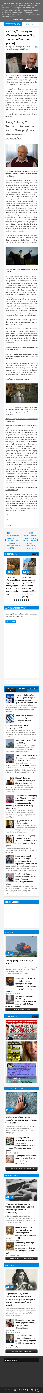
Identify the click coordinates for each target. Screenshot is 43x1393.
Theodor (23, 1391)
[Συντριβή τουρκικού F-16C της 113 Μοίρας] (21, 946)
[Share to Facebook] (13, 559)
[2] (16, 600)
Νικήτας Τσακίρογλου (12, 49)
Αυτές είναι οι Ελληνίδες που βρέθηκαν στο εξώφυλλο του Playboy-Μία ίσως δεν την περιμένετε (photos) (21, 840)
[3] (18, 600)
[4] (20, 600)
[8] (28, 600)
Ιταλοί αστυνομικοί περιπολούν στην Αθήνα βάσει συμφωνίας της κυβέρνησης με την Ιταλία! (26, 860)
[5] (22, 600)
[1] (14, 600)
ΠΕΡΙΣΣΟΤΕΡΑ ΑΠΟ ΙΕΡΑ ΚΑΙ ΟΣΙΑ (21, 1258)
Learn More (18, 20)
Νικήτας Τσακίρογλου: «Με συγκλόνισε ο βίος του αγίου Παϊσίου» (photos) (20, 37)
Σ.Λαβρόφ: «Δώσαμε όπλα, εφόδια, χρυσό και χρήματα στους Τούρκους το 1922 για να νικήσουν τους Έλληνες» (20, 1340)
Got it (28, 20)
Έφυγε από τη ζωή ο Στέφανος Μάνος (23, 821)
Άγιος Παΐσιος (16, 47)
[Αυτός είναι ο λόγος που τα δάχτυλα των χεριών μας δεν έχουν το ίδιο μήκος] (21, 1103)
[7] (26, 600)
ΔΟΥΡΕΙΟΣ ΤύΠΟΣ (9, 1389)
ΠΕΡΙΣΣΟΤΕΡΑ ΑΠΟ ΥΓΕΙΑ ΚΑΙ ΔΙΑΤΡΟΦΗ (21, 1169)
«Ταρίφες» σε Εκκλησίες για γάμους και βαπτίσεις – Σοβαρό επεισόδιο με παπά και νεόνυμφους (19, 1208)
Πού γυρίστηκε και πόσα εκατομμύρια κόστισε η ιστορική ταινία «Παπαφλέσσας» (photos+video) (20, 1325)
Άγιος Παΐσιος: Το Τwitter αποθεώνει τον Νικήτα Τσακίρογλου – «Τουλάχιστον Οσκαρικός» (19, 130)
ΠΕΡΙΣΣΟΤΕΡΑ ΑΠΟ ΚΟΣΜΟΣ (21, 1009)
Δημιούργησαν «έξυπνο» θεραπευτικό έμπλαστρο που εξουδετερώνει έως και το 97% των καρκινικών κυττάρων (20, 1160)
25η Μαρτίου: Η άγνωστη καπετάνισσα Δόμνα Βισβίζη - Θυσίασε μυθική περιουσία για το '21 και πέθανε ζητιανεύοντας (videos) (20, 1299)
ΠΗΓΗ (7, 515)
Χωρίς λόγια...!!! (13, 1035)
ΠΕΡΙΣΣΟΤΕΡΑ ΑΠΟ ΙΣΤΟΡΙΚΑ (21, 1351)
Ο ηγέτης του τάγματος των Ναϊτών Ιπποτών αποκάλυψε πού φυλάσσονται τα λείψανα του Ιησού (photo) (20, 1232)
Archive (33, 688)
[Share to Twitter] (15, 559)
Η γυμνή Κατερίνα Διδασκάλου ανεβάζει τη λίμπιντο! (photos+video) (25, 780)
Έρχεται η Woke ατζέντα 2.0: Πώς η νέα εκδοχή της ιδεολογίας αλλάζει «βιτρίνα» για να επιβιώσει (26, 699)
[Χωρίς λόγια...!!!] (21, 1030)
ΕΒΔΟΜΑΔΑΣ (21, 689)
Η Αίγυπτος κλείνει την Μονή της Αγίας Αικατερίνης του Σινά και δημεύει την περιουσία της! (13, 585)
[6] (24, 600)
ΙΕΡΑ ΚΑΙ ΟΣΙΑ (26, 47)
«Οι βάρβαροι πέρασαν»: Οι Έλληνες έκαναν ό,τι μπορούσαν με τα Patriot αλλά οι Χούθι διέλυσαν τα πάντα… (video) (20, 1001)
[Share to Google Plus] (18, 559)
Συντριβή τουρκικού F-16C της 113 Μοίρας (25, 741)
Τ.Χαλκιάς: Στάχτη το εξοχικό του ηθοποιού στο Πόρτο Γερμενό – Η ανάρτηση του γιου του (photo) (21, 879)
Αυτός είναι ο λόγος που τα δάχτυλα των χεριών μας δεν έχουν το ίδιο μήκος (21, 1119)
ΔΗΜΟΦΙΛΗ (10, 689)
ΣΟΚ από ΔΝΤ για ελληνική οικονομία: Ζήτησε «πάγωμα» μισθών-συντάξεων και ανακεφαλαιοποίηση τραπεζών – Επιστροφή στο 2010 (21, 721)
